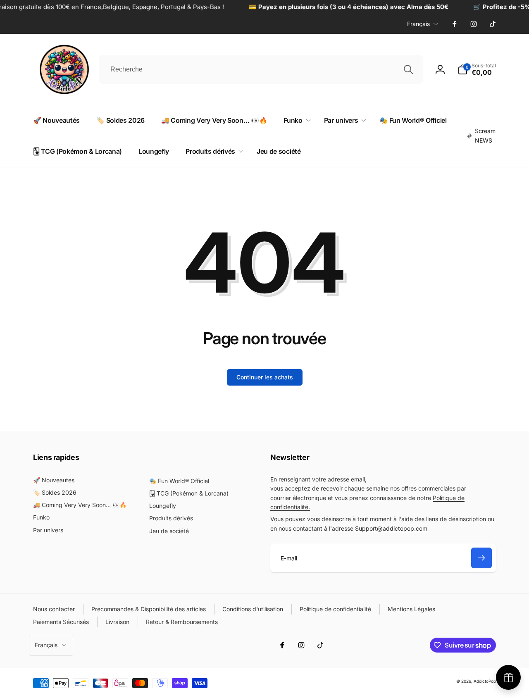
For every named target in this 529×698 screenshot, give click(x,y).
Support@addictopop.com (391, 528)
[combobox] (261, 69)
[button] (295, 120)
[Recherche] (408, 69)
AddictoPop (485, 681)
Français (418, 23)
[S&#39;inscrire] (481, 558)
